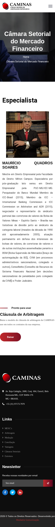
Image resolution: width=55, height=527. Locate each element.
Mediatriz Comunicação (27, 520)
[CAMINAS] (16, 5)
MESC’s (8, 428)
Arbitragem (10, 433)
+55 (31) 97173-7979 (15, 404)
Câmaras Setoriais (12, 451)
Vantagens (9, 447)
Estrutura (9, 456)
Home (26, 56)
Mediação (9, 438)
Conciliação (10, 442)
